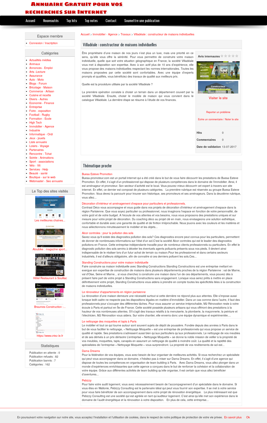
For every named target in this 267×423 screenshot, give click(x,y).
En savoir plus (233, 417)
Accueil (30, 20)
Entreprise (35, 107)
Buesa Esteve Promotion (97, 174)
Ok (248, 417)
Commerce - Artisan (41, 91)
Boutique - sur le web (42, 177)
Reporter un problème (218, 112)
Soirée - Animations (41, 157)
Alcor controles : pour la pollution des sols (107, 233)
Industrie (34, 130)
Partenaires (36, 150)
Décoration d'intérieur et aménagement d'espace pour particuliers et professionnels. (134, 203)
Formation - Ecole (40, 118)
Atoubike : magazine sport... (50, 249)
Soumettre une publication (141, 20)
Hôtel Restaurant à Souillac (50, 278)
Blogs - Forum (38, 83)
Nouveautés (50, 20)
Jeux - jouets (37, 138)
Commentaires (206, 140)
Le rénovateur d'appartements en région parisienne (114, 292)
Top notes (91, 20)
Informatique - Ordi (41, 134)
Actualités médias (40, 60)
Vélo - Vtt (34, 165)
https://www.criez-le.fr (50, 336)
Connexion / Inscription (43, 43)
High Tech (35, 122)
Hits (199, 132)
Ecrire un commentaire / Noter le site (218, 119)
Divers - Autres (38, 99)
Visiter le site (218, 97)
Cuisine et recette (40, 95)
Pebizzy (86, 380)
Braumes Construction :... (50, 307)
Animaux (34, 64)
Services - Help (38, 169)
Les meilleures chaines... (50, 220)
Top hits (71, 20)
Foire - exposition (40, 111)
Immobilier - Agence (41, 126)
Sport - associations (41, 161)
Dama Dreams (91, 351)
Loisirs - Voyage (39, 146)
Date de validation (209, 147)
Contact (111, 20)
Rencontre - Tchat (40, 154)
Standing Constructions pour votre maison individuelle (115, 262)
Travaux (126, 34)
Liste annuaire (38, 142)
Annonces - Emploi (41, 68)
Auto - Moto (36, 79)
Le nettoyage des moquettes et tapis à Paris (109, 321)
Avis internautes (209, 56)
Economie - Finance (41, 103)
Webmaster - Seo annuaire (46, 181)
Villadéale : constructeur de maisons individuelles (164, 34)
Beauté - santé (38, 173)
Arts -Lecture (37, 72)
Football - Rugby (39, 115)
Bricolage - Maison (40, 87)
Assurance (35, 75)
